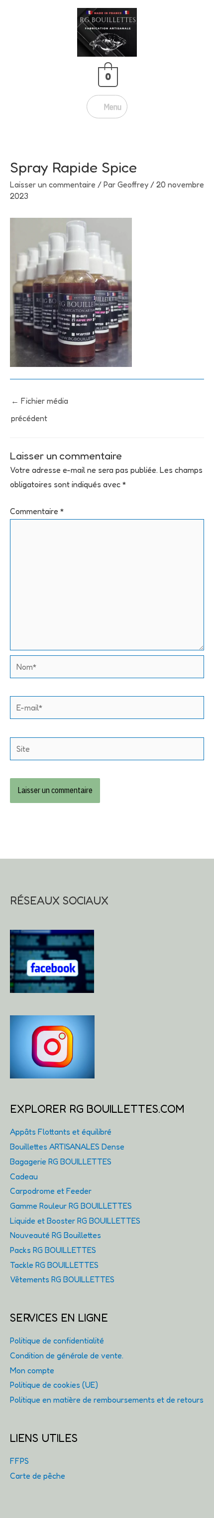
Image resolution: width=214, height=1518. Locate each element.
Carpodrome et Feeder (51, 1191)
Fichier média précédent (39, 403)
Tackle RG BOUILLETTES (54, 1265)
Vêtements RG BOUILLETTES (62, 1279)
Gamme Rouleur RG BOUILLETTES (71, 1206)
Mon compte (32, 1370)
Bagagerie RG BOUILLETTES (60, 1161)
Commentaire (37, 511)
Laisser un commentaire (53, 184)
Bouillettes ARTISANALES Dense (67, 1147)
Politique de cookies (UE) (54, 1385)
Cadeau (24, 1176)
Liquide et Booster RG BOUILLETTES (75, 1221)
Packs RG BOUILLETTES (53, 1250)
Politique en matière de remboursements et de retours (107, 1400)
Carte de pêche (37, 1476)
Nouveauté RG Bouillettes (55, 1235)
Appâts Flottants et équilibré (60, 1132)
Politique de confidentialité (57, 1340)
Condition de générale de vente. (66, 1355)
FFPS (19, 1461)
